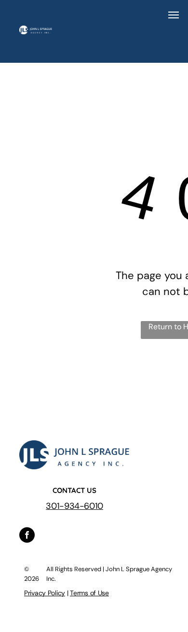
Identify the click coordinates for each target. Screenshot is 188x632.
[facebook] (27, 536)
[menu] (173, 15)
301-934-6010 (74, 506)
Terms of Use (89, 593)
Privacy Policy (44, 593)
